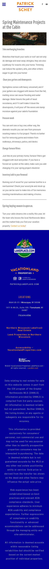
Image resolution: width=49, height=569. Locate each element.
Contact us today (18, 226)
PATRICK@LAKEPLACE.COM (24, 284)
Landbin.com (33, 368)
